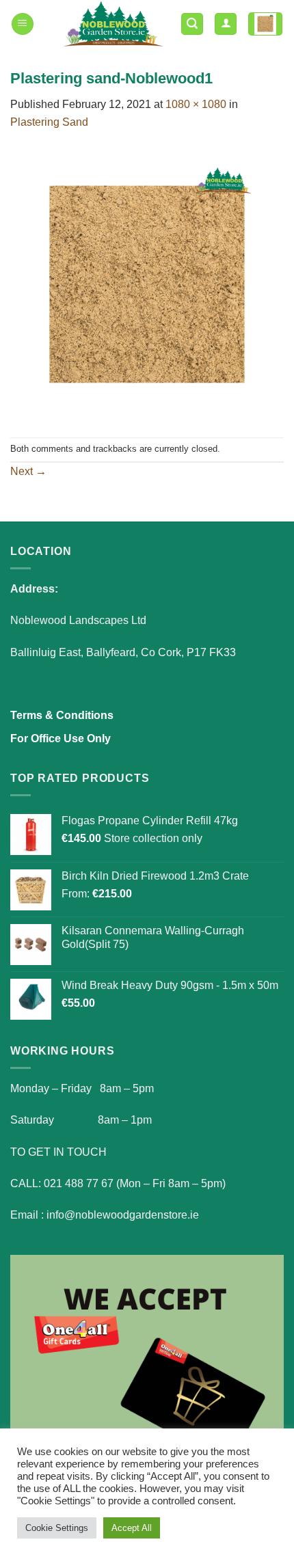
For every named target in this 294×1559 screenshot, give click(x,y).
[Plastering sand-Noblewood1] (147, 283)
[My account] (226, 24)
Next (28, 471)
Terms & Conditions (61, 715)
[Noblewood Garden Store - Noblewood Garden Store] (113, 24)
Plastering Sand (49, 122)
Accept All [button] (131, 1528)
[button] (23, 24)
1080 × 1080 (195, 104)
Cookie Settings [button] (56, 1528)
